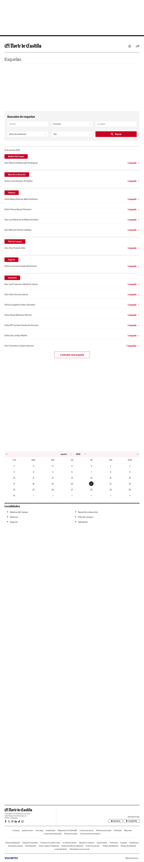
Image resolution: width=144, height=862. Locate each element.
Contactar (16, 830)
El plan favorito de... (93, 846)
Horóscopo (114, 843)
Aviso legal (39, 830)
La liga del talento (60, 849)
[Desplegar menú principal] (138, 46)
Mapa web (127, 830)
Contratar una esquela (72, 354)
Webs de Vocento (132, 858)
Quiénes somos (27, 830)
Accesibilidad (50, 830)
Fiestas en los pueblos (30, 843)
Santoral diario (102, 843)
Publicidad (118, 830)
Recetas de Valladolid (128, 846)
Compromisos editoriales (53, 834)
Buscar (118, 134)
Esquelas (12, 59)
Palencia (11, 192)
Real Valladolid (30, 846)
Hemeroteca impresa (15, 846)
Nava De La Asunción (17, 174)
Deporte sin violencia (86, 843)
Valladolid (12, 278)
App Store (116, 821)
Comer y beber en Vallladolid (49, 846)
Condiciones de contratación (90, 834)
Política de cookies (70, 834)
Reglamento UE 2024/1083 (67, 830)
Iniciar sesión (129, 46)
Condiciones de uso (86, 830)
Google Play (132, 821)
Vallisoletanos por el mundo (80, 849)
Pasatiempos (134, 843)
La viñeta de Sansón (69, 843)
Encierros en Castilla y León (50, 843)
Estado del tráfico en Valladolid (72, 846)
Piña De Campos (15, 241)
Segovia (11, 259)
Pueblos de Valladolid (110, 846)
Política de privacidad (103, 830)
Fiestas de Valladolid (12, 843)
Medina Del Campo (16, 156)
